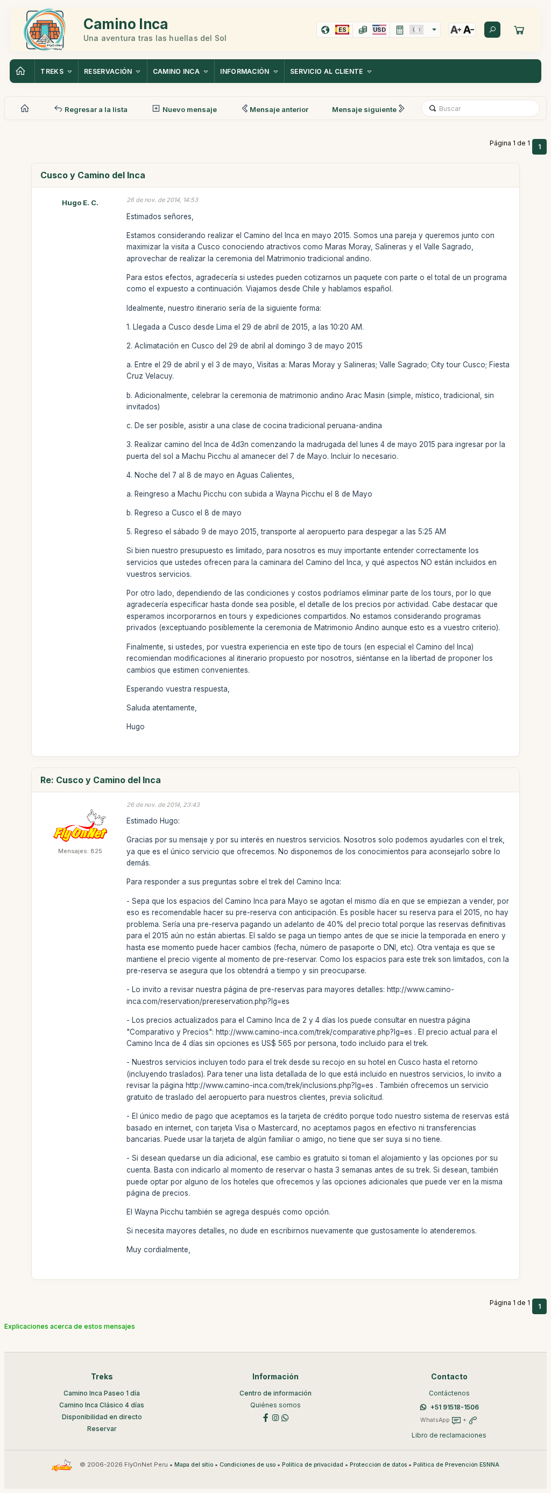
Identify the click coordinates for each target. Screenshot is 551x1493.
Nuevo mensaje (189, 109)
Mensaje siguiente (364, 109)
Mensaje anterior (279, 109)
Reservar (102, 1429)
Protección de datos (378, 1464)
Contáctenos (449, 1393)
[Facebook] (266, 1417)
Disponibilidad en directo (102, 1417)
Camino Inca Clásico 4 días (101, 1405)
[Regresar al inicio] (22, 71)
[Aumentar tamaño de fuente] (455, 29)
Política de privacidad (312, 1464)
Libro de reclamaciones (449, 1435)
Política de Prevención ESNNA (456, 1464)
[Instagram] (275, 1417)
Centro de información (275, 1393)
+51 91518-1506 (454, 1407)
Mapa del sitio (193, 1464)
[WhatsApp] (285, 1417)
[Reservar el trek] (519, 29)
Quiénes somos (275, 1405)
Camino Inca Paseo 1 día (101, 1393)
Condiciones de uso (248, 1464)
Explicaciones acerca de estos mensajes (69, 1326)
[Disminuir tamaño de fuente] (468, 29)
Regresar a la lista (95, 109)
